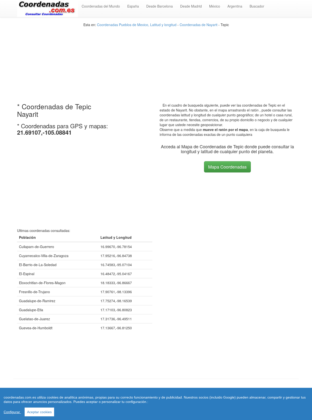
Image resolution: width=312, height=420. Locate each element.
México (214, 6)
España (133, 6)
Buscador (257, 6)
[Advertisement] (156, 61)
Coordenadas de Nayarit (198, 24)
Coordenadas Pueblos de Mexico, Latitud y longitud (136, 24)
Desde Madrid (191, 6)
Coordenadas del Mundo (101, 6)
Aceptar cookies (39, 412)
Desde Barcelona (159, 6)
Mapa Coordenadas (227, 166)
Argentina (234, 6)
